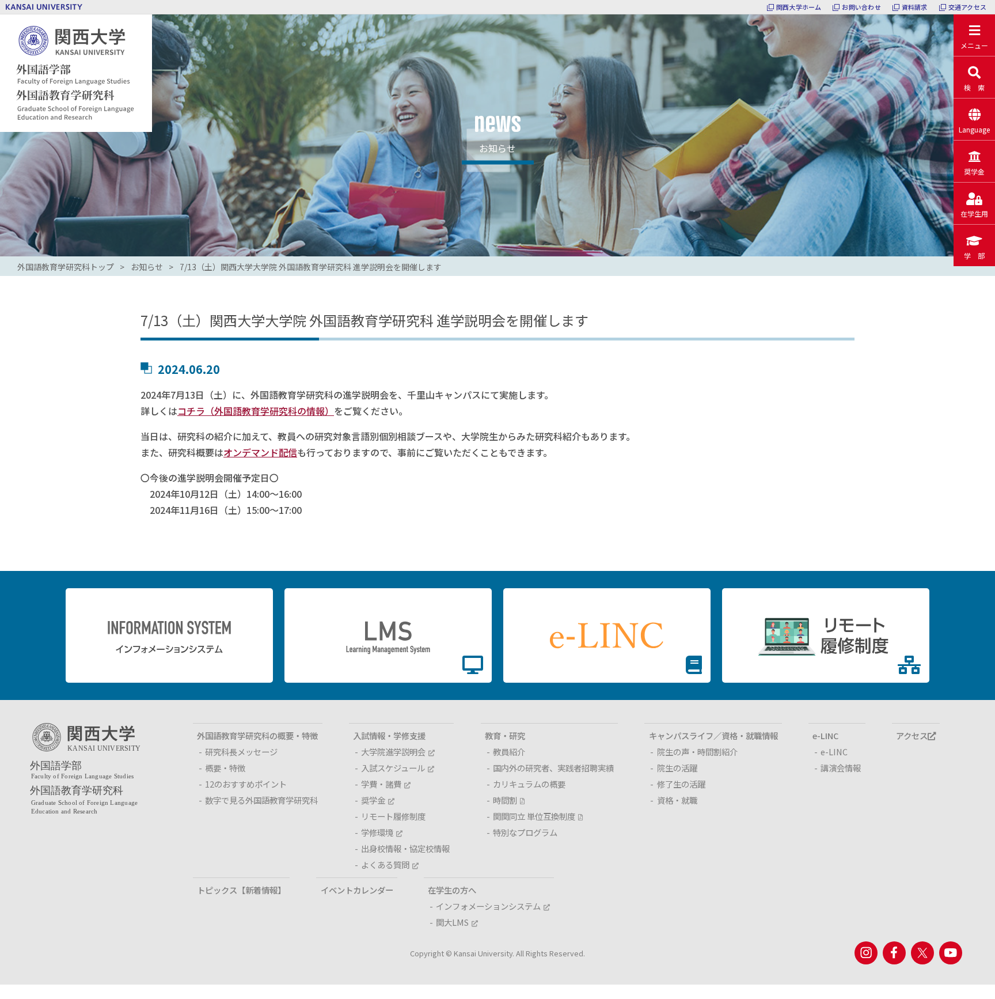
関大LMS (452, 922)
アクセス (912, 735)
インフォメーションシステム (488, 906)
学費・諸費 (381, 784)
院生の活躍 (677, 768)
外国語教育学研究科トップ (65, 267)
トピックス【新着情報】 (241, 890)
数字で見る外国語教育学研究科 (261, 800)
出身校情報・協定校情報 (405, 848)
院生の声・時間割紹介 (697, 752)
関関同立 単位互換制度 (534, 816)
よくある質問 (385, 864)
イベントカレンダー (357, 890)
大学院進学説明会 (393, 752)
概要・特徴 (225, 768)
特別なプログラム (525, 832)
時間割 (505, 800)
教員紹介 (509, 752)
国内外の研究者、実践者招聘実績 (553, 768)
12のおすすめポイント (246, 784)
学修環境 (377, 832)
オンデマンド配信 (260, 452)
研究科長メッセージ (241, 752)
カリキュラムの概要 (529, 784)
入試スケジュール (393, 768)
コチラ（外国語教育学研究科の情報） (255, 411)
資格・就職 (677, 800)
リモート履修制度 (393, 816)
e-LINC (834, 752)
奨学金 (373, 800)
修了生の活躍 (681, 784)
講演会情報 (841, 768)
